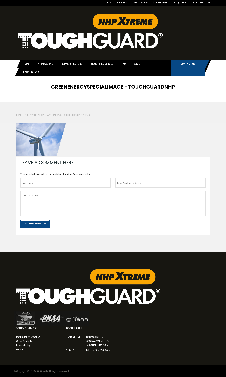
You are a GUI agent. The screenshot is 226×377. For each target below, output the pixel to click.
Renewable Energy (34, 115)
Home (109, 3)
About (184, 3)
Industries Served (160, 3)
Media (19, 349)
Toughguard (197, 3)
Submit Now (33, 223)
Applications (54, 115)
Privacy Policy (23, 345)
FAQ (174, 3)
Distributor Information (28, 337)
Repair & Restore (141, 3)
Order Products (24, 341)
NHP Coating (123, 3)
